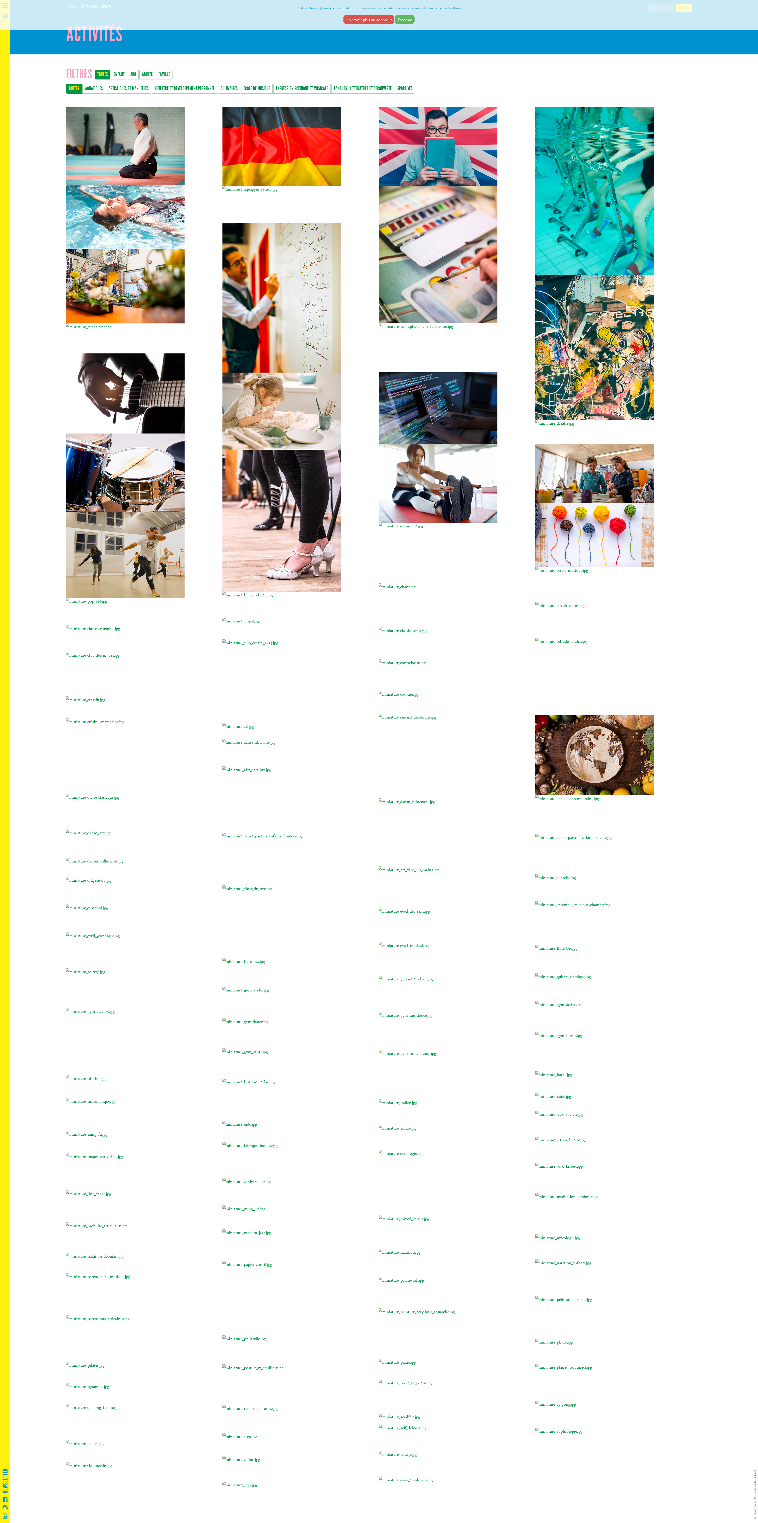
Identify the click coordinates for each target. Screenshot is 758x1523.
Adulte (147, 74)
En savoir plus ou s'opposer (369, 19)
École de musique (256, 88)
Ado (133, 74)
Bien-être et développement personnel (184, 88)
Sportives (405, 88)
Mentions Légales (755, 1510)
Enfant (119, 74)
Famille (164, 74)
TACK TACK (755, 1476)
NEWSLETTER (5, 1481)
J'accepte (405, 19)
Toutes (102, 74)
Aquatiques (94, 88)
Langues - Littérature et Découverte (363, 88)
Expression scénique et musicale (302, 88)
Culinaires (229, 88)
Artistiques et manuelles (129, 88)
